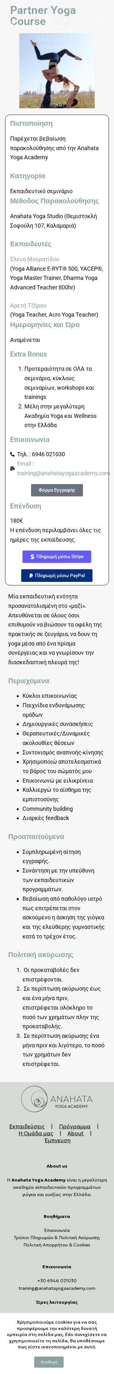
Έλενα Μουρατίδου (34, 259)
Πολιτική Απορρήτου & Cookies (56, 1245)
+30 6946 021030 (57, 1280)
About (75, 1133)
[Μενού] (11, 24)
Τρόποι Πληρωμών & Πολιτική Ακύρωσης (57, 1237)
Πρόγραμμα (75, 1126)
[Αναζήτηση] (103, 24)
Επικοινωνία (57, 1230)
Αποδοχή (49, 1362)
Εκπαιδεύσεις (27, 1126)
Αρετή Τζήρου (28, 305)
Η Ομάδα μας (35, 1133)
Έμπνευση (58, 1140)
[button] (56, 557)
